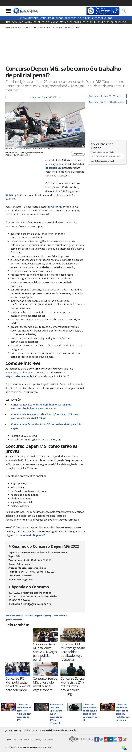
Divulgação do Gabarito (30, 604)
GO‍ (47, 22)
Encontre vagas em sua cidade (102, 152)
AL (17, 22)
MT (56, 22)
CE (35, 22)
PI (87, 22)
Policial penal (23, 564)
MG (66, 22)
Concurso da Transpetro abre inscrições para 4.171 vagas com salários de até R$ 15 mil (45, 416)
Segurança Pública (37, 567)
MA (52, 22)
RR (108, 22)
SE (120, 22)
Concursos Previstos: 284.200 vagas (106, 102)
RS (99, 22)
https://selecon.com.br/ (19, 376)
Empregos (70, 18)
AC (13, 22)
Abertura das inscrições (30, 593)
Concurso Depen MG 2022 (43, 97)
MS (61, 22)
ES (43, 22)
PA (71, 22)
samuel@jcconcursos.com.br (31, 153)
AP (21, 22)
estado (46, 214)
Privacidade (48, 739)
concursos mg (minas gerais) (38, 615)
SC (112, 22)
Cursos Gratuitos (102, 18)
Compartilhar (77, 154)
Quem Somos (11, 739)
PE (83, 22)
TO (124, 22)
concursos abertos (14, 615)
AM (26, 22)
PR (79, 22)
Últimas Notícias (29, 18)
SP (116, 22)
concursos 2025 (60, 615)
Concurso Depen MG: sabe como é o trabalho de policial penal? (57, 27)
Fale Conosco (24, 739)
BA (30, 22)
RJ (91, 22)
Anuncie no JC (36, 739)
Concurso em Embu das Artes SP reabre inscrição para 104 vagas (46, 426)
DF (39, 22)
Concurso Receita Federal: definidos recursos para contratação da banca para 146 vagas (41, 406)
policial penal (13, 195)
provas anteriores (14, 619)
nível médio (55, 206)
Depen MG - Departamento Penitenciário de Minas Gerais (38, 552)
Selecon (28, 575)
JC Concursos (20, 527)
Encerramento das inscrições (33, 596)
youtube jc (84, 18)
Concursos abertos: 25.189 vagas (105, 96)
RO (103, 22)
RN (95, 22)
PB (75, 22)
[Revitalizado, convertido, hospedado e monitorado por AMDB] (124, 747)
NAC (8, 22)
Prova (19, 600)
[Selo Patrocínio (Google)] (102, 10)
